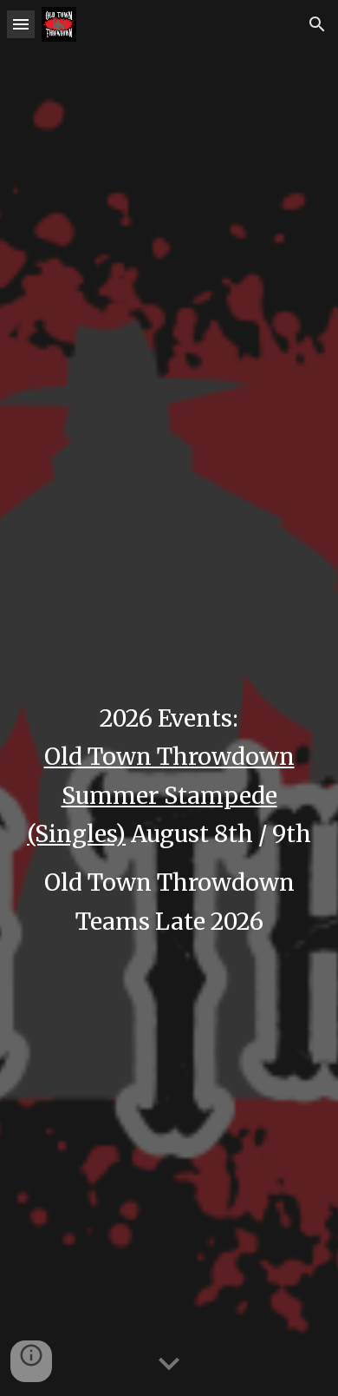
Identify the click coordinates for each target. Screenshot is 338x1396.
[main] (169, 698)
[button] (21, 24)
